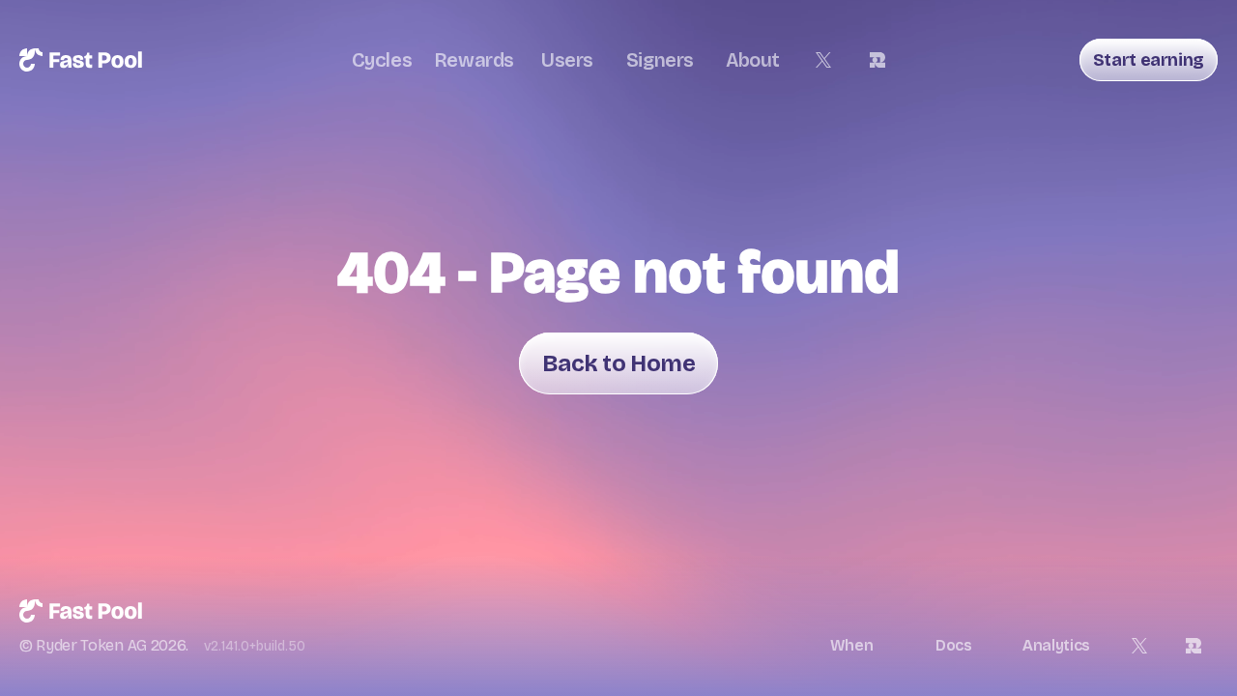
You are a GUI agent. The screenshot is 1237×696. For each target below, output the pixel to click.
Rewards (474, 60)
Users (567, 60)
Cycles (382, 60)
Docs (953, 645)
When (852, 645)
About (753, 60)
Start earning (1148, 60)
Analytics (1056, 645)
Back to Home (618, 363)
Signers (660, 60)
